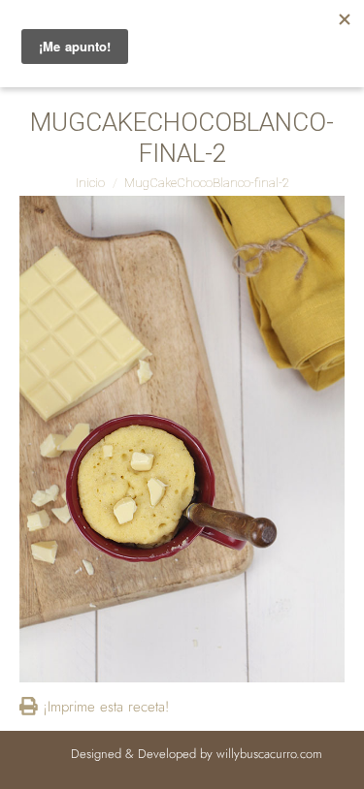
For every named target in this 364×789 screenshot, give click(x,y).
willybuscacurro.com (269, 753)
